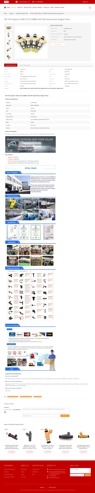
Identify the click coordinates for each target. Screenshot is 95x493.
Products (13, 7)
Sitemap (42, 487)
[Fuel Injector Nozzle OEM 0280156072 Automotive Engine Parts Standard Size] (66, 436)
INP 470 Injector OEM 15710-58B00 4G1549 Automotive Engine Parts (47, 13)
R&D (33, 474)
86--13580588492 (39, 1)
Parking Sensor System (9, 477)
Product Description (25, 65)
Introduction (24, 469)
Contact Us (46, 7)
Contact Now (58, 44)
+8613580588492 (17, 409)
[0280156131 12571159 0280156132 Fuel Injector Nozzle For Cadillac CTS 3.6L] (30, 436)
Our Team (23, 477)
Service (22, 474)
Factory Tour (27, 7)
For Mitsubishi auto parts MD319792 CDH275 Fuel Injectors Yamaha (47, 447)
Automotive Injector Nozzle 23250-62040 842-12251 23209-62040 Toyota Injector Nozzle (12, 448)
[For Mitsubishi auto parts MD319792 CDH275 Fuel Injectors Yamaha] (48, 436)
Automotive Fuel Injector (13, 396)
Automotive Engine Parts (9, 469)
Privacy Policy (52, 487)
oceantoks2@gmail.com (24, 2)
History (22, 471)
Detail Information (11, 65)
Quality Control (37, 7)
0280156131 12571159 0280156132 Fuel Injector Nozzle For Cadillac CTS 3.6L (30, 447)
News (52, 7)
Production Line (35, 469)
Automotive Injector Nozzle (25, 396)
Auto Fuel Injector (37, 396)
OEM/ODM (34, 471)
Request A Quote (59, 7)
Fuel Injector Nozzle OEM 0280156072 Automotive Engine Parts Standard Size (65, 447)
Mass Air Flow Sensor (8, 474)
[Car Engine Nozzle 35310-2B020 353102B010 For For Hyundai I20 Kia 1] (84, 436)
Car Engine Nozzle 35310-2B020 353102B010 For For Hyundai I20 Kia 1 (83, 447)
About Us (20, 7)
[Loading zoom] (31, 42)
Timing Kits (6, 471)
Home (8, 7)
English (86, 2)
